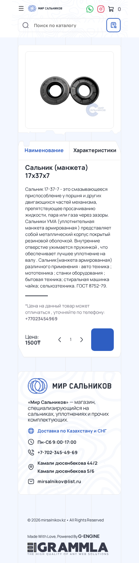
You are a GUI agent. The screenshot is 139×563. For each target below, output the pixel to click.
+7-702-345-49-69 (57, 452)
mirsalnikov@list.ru (59, 481)
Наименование (44, 150)
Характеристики (94, 150)
